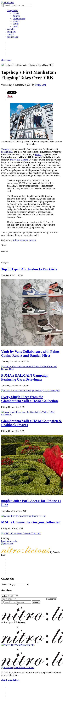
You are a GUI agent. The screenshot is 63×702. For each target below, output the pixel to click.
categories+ (12, 10)
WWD (38, 154)
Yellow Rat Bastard (19, 159)
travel (15, 26)
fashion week (19, 18)
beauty (16, 13)
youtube (11, 29)
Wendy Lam (40, 85)
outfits (16, 23)
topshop (32, 240)
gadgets (16, 21)
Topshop (5, 149)
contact (10, 34)
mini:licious (12, 37)
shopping (24, 240)
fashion (16, 16)
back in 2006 (7, 152)
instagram (11, 31)
